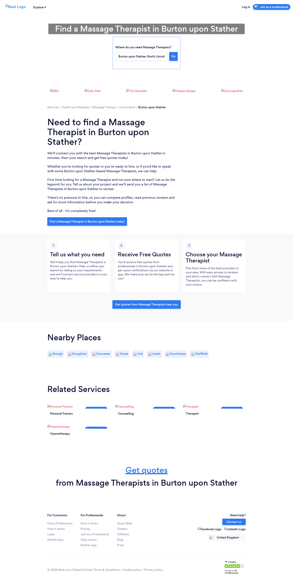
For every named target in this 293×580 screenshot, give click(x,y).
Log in (246, 7)
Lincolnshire (127, 107)
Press (120, 545)
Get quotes (146, 470)
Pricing (85, 529)
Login (51, 534)
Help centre (89, 540)
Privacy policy (153, 570)
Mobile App (55, 540)
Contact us (234, 522)
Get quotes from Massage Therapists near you (146, 304)
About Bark (124, 523)
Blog (120, 540)
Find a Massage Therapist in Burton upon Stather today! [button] (87, 221)
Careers (122, 529)
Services (53, 107)
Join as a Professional (95, 534)
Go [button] (173, 56)
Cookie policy (132, 570)
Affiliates (123, 534)
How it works (56, 529)
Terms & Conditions (106, 570)
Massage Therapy (104, 107)
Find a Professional (59, 523)
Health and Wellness (75, 107)
